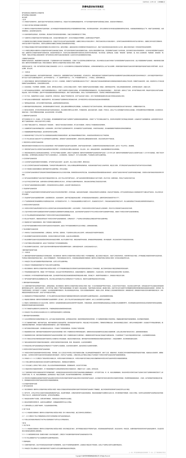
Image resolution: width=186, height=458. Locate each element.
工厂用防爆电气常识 (160, 452)
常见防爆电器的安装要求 (141, 452)
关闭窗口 (161, 2)
